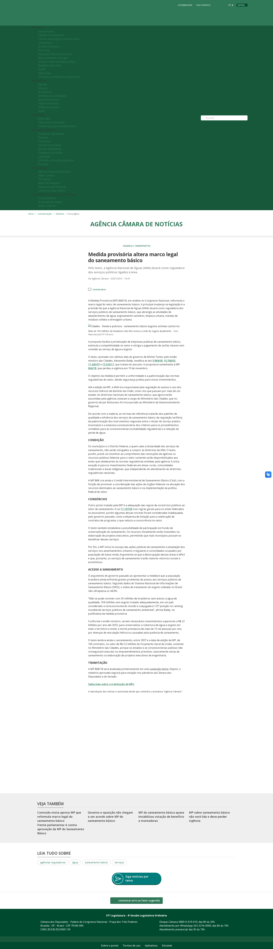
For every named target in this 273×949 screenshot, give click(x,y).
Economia (44, 50)
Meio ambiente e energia (53, 58)
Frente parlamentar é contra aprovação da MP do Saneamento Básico (60, 829)
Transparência (46, 198)
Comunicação (45, 213)
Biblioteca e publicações (52, 96)
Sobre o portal (109, 945)
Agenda (42, 84)
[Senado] (223, 5)
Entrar (241, 5)
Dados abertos (47, 205)
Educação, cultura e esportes (55, 54)
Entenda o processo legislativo (56, 160)
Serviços (43, 88)
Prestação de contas (50, 202)
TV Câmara (44, 179)
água (75, 862)
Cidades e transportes (51, 35)
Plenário (43, 137)
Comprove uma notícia (51, 190)
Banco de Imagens (49, 183)
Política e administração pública (56, 61)
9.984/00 (157, 360)
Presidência (45, 92)
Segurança (44, 73)
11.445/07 (94, 364)
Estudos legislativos (49, 149)
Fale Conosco (203, 5)
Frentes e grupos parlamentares (57, 126)
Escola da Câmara (48, 99)
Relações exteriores (49, 65)
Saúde (41, 69)
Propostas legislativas (51, 133)
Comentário (99, 289)
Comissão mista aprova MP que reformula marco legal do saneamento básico (59, 817)
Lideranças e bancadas (51, 122)
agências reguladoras (53, 862)
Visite (41, 111)
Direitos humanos (48, 46)
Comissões (44, 141)
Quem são (44, 118)
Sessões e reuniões (49, 145)
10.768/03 (169, 360)
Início (31, 213)
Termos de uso (131, 945)
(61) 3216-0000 (202, 925)
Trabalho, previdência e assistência (59, 77)
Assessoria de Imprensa (52, 187)
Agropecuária (46, 31)
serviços (119, 862)
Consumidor (45, 42)
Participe (43, 164)
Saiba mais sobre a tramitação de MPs (111, 684)
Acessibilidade (185, 5)
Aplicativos (151, 945)
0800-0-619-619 (188, 922)
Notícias (60, 213)
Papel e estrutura (48, 103)
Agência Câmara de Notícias (54, 171)
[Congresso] (217, 5)
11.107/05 (126, 509)
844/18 (92, 368)
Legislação (44, 156)
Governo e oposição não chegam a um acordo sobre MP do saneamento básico (110, 817)
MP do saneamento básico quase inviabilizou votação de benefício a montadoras (161, 817)
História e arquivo (48, 107)
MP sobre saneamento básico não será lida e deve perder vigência (209, 817)
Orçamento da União (50, 152)
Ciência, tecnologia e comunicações (58, 39)
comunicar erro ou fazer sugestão (139, 900)
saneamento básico (96, 862)
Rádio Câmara (46, 175)
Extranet (167, 945)
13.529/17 (108, 364)
